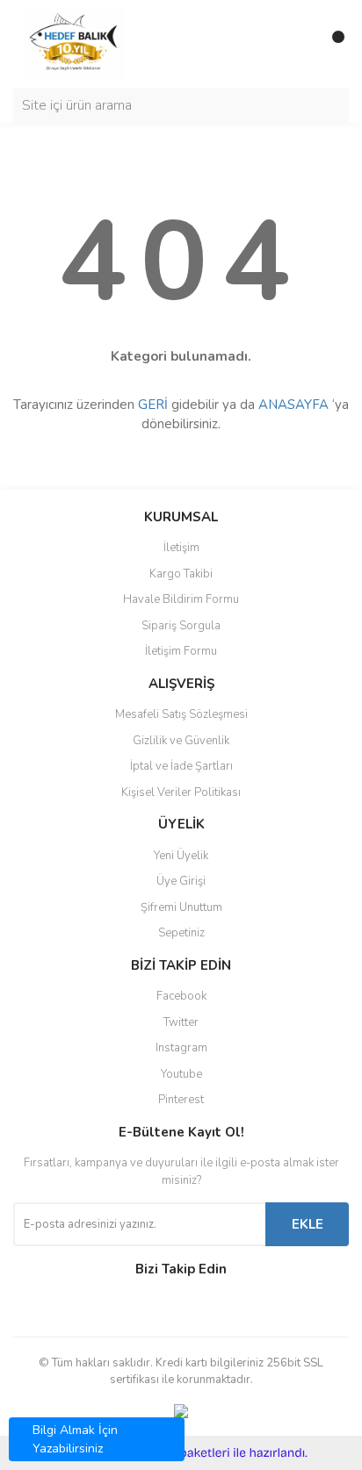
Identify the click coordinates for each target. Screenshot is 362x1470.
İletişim (181, 548)
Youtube (181, 1074)
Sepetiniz (181, 933)
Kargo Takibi (181, 574)
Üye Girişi (181, 881)
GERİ (153, 404)
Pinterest (181, 1100)
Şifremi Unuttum (181, 907)
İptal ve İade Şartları (181, 766)
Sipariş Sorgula (181, 626)
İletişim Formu (181, 651)
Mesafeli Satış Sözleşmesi (181, 714)
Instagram (181, 1048)
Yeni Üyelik (181, 856)
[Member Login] (296, 44)
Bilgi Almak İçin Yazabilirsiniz (75, 1439)
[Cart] (331, 43)
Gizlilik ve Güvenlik (181, 741)
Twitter (181, 1022)
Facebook (181, 996)
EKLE (307, 1224)
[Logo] (73, 43)
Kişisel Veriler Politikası (181, 792)
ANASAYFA (293, 404)
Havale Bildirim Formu (181, 599)
